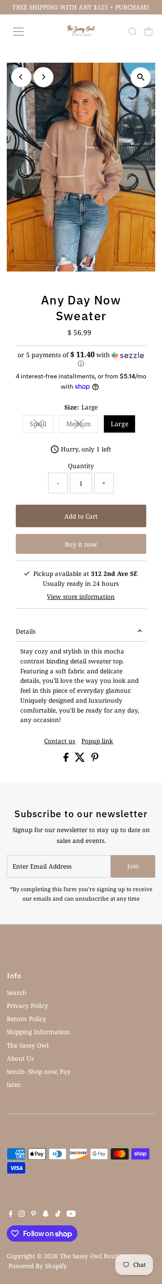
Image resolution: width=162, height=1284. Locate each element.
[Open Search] (133, 32)
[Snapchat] (45, 1214)
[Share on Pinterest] (95, 759)
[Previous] (21, 77)
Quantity (81, 465)
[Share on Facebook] (66, 759)
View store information (81, 597)
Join (133, 866)
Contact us (59, 741)
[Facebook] (11, 1214)
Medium (82, 425)
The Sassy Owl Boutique (95, 1256)
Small (42, 425)
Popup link (97, 741)
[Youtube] (71, 1214)
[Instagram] (21, 1214)
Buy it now (81, 544)
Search (17, 992)
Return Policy (26, 1018)
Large (119, 423)
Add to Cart (81, 516)
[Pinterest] (33, 1214)
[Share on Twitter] (81, 759)
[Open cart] (148, 32)
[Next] (43, 77)
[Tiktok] (58, 1214)
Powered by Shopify (38, 1265)
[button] (81, 359)
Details (26, 631)
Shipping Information (38, 1031)
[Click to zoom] (140, 77)
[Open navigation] (24, 31)
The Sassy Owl (28, 1045)
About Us (20, 1058)
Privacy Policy (27, 1005)
